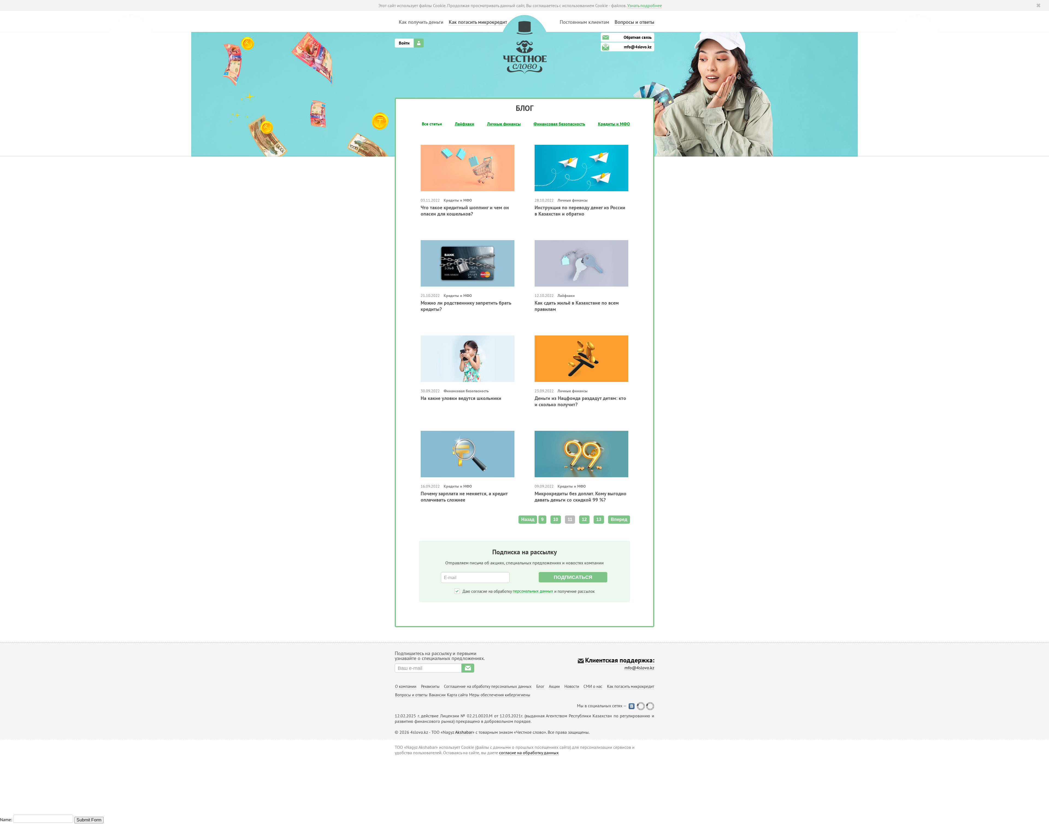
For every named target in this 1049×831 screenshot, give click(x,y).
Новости (571, 686)
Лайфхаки (464, 124)
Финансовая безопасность (559, 124)
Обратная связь (638, 37)
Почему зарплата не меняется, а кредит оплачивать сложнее (464, 496)
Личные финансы (504, 124)
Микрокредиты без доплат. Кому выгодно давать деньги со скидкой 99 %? (580, 496)
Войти (404, 43)
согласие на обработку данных (529, 752)
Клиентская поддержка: (619, 660)
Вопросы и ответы (634, 22)
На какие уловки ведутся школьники (461, 398)
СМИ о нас (593, 686)
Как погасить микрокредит (478, 22)
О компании (405, 686)
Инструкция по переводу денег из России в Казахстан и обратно (580, 210)
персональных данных (533, 591)
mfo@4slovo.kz (638, 47)
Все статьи (432, 124)
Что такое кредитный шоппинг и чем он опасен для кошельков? (465, 210)
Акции (554, 686)
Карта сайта (457, 694)
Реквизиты (430, 686)
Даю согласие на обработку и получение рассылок (528, 591)
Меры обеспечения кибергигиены (499, 694)
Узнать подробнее (644, 5)
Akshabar (463, 732)
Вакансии (437, 694)
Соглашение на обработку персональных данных (488, 686)
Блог (540, 686)
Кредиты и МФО (614, 124)
